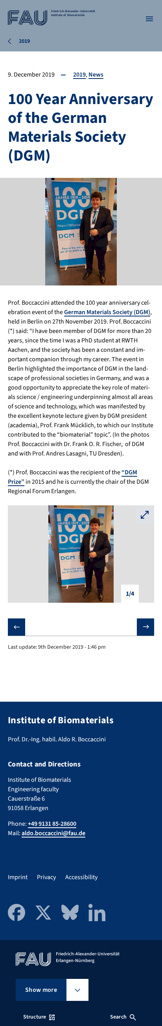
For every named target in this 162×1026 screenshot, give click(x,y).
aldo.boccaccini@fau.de (53, 833)
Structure (34, 1017)
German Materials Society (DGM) (107, 312)
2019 (79, 74)
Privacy (46, 877)
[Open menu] (149, 18)
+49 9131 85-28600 (52, 823)
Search (118, 1017)
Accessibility (81, 877)
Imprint (18, 877)
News (95, 74)
